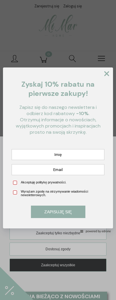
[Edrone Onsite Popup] (58, 150)
